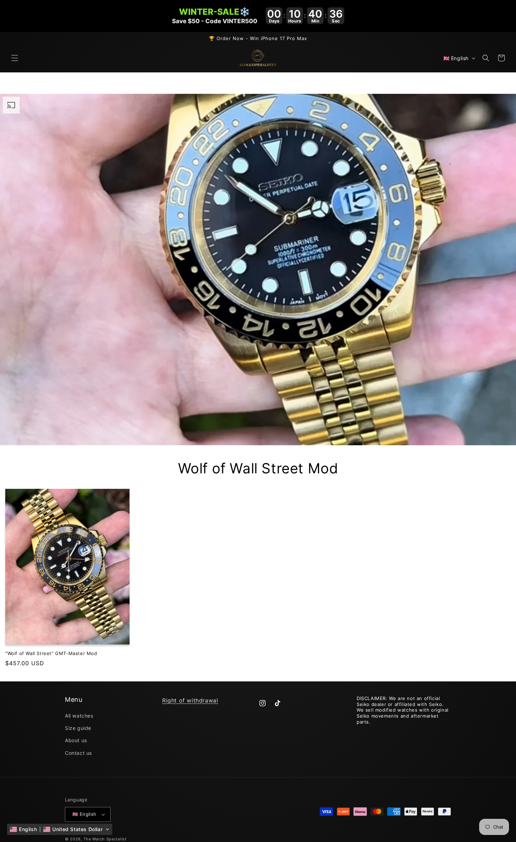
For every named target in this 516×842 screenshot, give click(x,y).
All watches (79, 716)
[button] (14, 58)
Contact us (78, 753)
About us (76, 741)
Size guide (78, 728)
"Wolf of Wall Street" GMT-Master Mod (51, 653)
